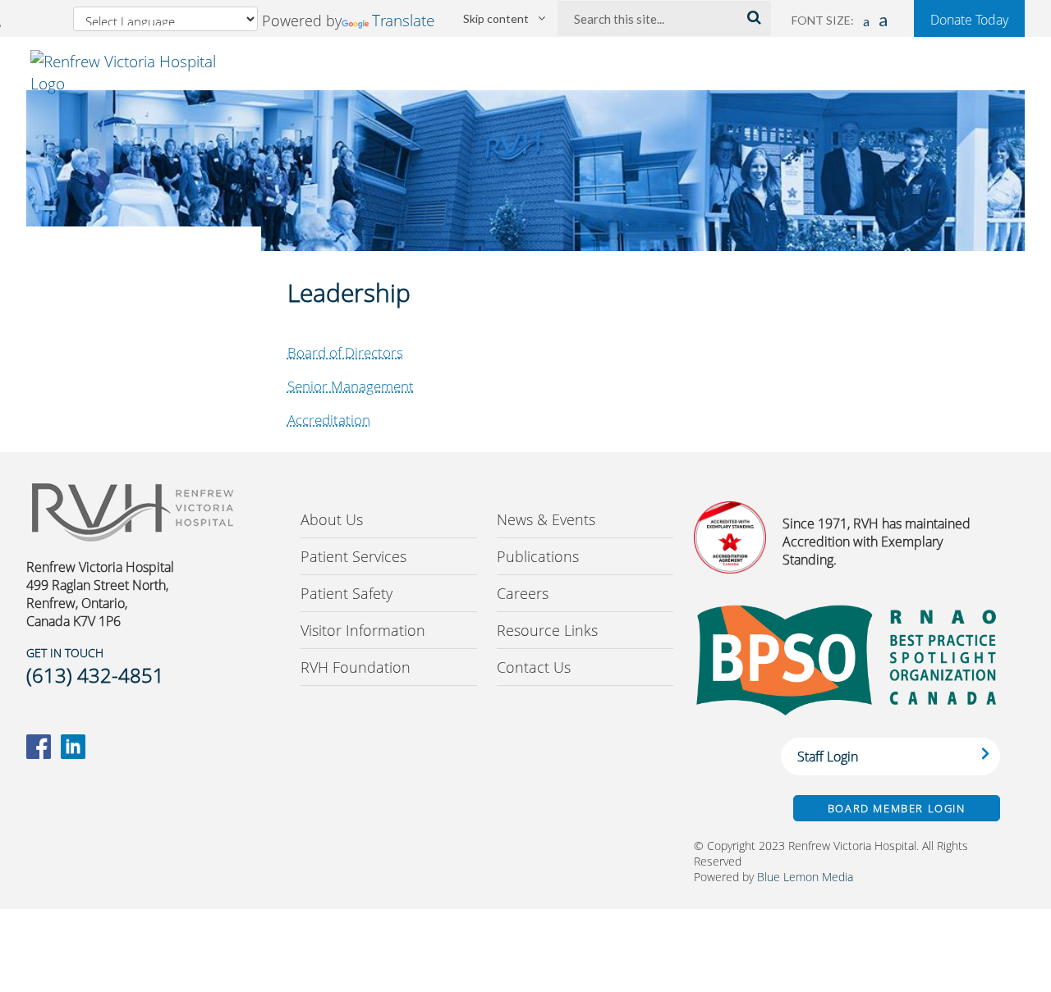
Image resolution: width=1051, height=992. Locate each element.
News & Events (546, 519)
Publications (538, 556)
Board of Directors (345, 352)
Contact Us (534, 667)
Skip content (496, 18)
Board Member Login (897, 808)
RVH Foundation (356, 667)
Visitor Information (363, 630)
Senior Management (350, 386)
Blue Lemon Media (805, 877)
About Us (332, 519)
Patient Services (353, 556)
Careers (522, 593)
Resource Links (547, 630)
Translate (403, 20)
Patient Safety (346, 593)
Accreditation (328, 419)
